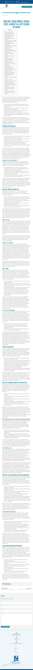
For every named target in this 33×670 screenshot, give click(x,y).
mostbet (19, 158)
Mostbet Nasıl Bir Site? (9, 59)
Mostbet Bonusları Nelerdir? (10, 83)
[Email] (10, 584)
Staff (15, 650)
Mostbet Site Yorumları (9, 58)
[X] (7, 584)
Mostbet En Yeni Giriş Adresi (10, 72)
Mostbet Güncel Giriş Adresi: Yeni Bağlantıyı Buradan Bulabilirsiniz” (10, 47)
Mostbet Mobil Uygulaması (9, 87)
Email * (2, 605)
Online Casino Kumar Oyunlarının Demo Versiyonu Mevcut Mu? (10, 63)
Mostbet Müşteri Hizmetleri (9, 35)
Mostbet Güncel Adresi (9, 49)
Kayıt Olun (7, 39)
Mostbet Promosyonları (9, 67)
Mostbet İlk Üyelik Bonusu (9, 38)
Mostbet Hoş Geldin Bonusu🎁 (10, 40)
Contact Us (16, 652)
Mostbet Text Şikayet (8, 79)
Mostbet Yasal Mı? (8, 37)
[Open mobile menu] (20, 6)
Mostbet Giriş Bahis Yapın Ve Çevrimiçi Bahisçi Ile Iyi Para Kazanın (10, 92)
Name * (2, 601)
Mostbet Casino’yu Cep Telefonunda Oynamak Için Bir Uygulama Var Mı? (10, 69)
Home (16, 645)
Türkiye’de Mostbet (8, 42)
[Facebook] (5, 584)
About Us (16, 648)
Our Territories (26, 6)
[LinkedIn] (8, 584)
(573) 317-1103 (16, 639)
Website (2, 609)
